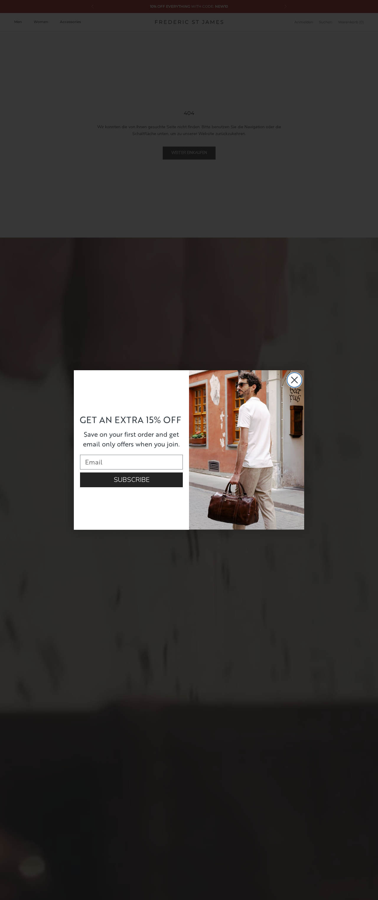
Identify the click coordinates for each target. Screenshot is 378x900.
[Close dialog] (294, 380)
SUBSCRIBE (131, 479)
